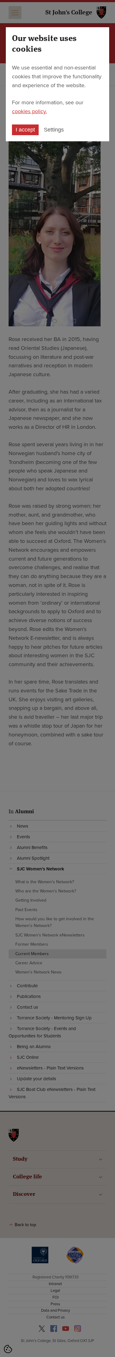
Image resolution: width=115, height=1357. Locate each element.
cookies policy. (29, 111)
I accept (25, 130)
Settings (54, 130)
